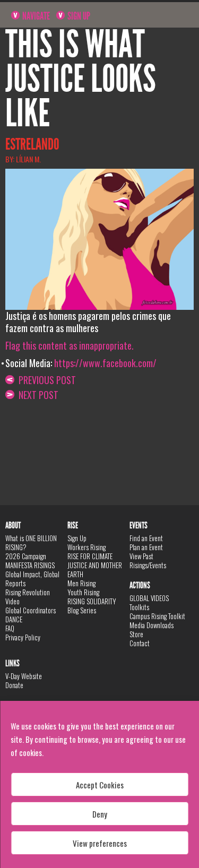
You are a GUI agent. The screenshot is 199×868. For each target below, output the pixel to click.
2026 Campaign (25, 556)
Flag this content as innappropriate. (69, 345)
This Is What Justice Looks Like (80, 79)
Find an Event (146, 538)
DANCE (13, 619)
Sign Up (78, 16)
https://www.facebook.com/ (105, 363)
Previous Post (45, 380)
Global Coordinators (30, 610)
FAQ (9, 628)
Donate (14, 685)
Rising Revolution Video (27, 596)
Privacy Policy (22, 637)
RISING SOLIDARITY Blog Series (91, 605)
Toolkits (139, 607)
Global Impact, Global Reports (32, 578)
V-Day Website (23, 676)
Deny (99, 814)
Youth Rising (83, 592)
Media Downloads (151, 625)
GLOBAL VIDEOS (149, 598)
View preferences (100, 843)
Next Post (36, 395)
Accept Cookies (100, 785)
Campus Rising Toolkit (157, 616)
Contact (139, 643)
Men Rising (81, 583)
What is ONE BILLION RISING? (31, 542)
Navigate (35, 16)
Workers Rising (86, 547)
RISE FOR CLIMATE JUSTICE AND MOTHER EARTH (94, 565)
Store (136, 634)
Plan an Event (146, 547)
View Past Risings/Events (147, 560)
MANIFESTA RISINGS (30, 565)
